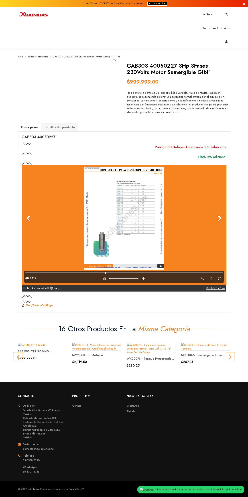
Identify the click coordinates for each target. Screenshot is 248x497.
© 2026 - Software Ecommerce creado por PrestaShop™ (51, 489)
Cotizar (76, 406)
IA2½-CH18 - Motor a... (89, 355)
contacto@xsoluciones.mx (38, 449)
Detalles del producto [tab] (59, 127)
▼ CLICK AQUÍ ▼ (157, 3)
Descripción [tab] (29, 127)
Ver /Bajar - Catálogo (39, 305)
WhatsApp (133, 406)
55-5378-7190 (31, 460)
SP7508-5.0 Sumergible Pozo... (202, 355)
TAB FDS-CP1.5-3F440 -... (35, 351)
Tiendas (132, 411)
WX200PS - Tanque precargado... (150, 359)
